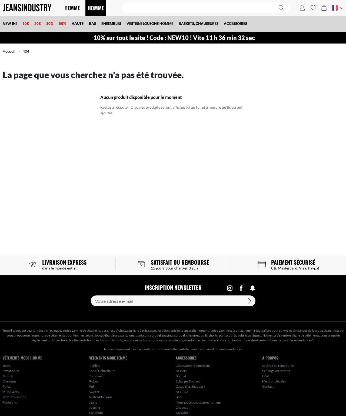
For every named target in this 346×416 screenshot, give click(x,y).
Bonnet (181, 376)
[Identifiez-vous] (302, 8)
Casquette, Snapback (190, 386)
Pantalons (10, 402)
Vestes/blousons (14, 397)
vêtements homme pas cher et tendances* (284, 340)
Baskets (181, 371)
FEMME (72, 8)
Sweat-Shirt (11, 371)
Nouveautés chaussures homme (198, 402)
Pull (92, 386)
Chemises (9, 381)
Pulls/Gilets (11, 392)
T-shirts (8, 376)
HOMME (96, 8)
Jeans (7, 366)
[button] (324, 8)
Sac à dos (182, 413)
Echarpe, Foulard (188, 381)
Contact (268, 386)
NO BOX (182, 392)
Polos (7, 386)
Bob (179, 397)
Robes (93, 381)
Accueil (9, 51)
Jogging (94, 407)
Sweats (94, 392)
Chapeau (182, 407)
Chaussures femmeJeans (193, 366)
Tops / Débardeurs (102, 371)
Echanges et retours (276, 371)
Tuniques (95, 376)
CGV (265, 376)
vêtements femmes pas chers (191, 349)
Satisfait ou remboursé (278, 366)
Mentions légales (274, 381)
